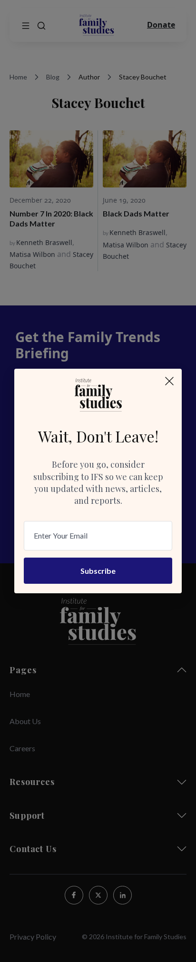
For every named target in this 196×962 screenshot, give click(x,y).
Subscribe (98, 570)
